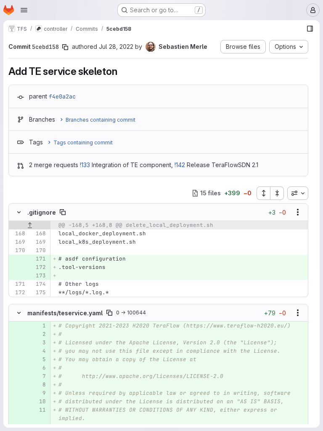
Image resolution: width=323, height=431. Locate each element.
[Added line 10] (39, 401)
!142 (180, 164)
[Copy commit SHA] (65, 47)
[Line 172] (18, 292)
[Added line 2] (39, 334)
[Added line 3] (39, 342)
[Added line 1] (39, 326)
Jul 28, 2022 (116, 46)
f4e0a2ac (62, 96)
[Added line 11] (39, 410)
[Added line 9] (39, 393)
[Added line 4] (39, 351)
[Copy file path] (63, 212)
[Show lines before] (29, 225)
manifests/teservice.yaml (65, 313)
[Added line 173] (39, 275)
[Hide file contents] (19, 212)
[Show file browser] (310, 28)
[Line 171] (18, 284)
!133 (85, 164)
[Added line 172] (39, 267)
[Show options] (298, 212)
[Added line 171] (39, 259)
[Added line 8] (39, 384)
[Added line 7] (39, 376)
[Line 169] (18, 242)
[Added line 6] (39, 368)
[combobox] (297, 193)
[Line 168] (18, 233)
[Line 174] (39, 284)
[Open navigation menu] (24, 10)
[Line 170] (18, 250)
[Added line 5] (39, 359)
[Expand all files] (263, 193)
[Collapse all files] (277, 193)
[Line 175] (39, 292)
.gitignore (41, 212)
